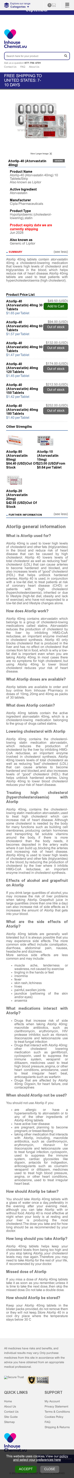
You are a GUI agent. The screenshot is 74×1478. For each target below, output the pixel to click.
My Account (52, 1401)
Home (8, 1401)
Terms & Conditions (57, 1412)
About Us (34, 67)
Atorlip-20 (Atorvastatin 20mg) (17, 495)
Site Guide (11, 1417)
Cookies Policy (54, 1417)
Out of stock (56, 327)
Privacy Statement (56, 1406)
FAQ (22, 67)
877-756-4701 (32, 62)
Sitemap (9, 1422)
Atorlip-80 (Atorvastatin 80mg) (17, 456)
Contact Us (10, 67)
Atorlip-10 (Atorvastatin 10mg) (47, 456)
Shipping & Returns (57, 1427)
